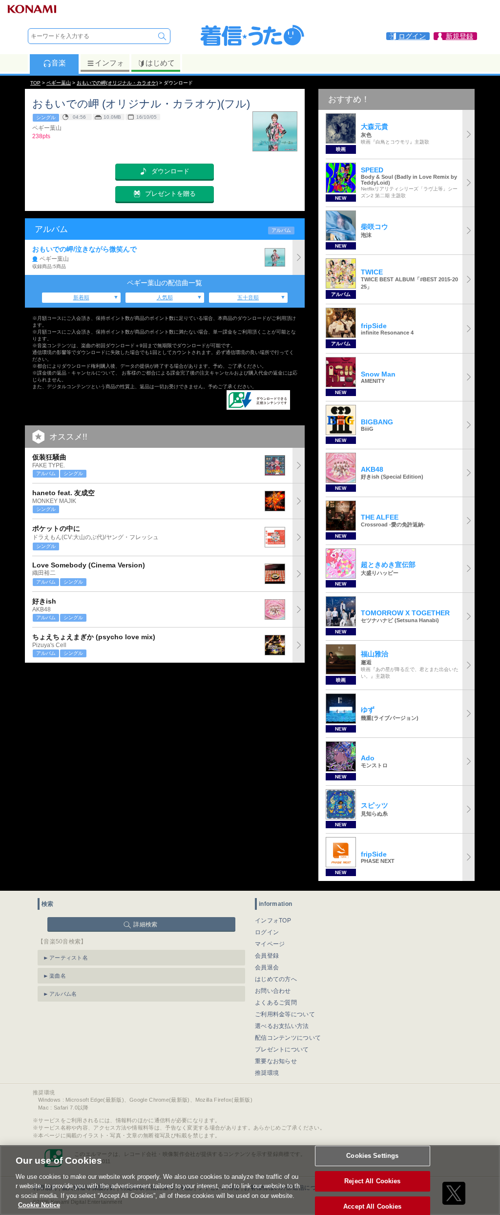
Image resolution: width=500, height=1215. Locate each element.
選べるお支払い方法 (282, 1026)
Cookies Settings (372, 1156)
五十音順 (248, 297)
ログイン (267, 932)
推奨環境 (267, 1072)
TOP (35, 82)
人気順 (165, 297)
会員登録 (267, 955)
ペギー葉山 (58, 82)
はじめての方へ (276, 979)
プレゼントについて (282, 1049)
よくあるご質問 (276, 1002)
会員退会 (267, 967)
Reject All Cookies (372, 1181)
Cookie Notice (39, 1205)
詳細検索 (145, 924)
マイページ (270, 944)
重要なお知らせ (276, 1061)
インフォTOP (273, 920)
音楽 (58, 63)
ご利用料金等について (285, 1014)
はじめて (160, 63)
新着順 (81, 297)
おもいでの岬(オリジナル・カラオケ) (117, 82)
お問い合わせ (273, 990)
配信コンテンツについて (288, 1037)
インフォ (109, 63)
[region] (250, 1180)
